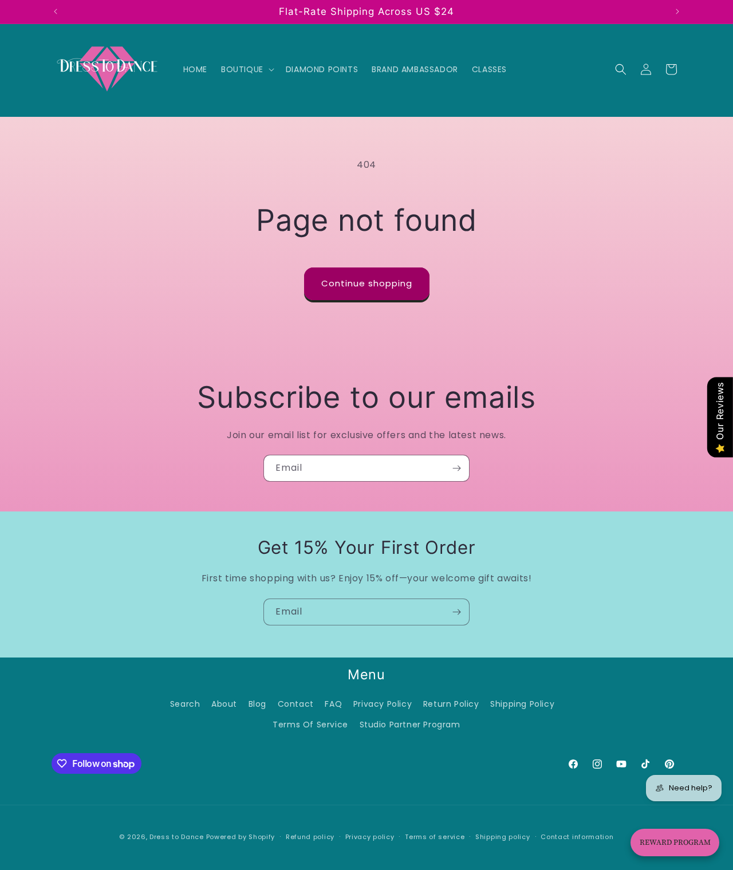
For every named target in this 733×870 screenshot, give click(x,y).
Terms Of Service (310, 724)
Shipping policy (502, 836)
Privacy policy (370, 836)
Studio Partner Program (410, 724)
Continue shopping (366, 283)
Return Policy (451, 704)
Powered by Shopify (240, 836)
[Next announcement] (677, 11)
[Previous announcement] (55, 11)
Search (185, 704)
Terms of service (434, 836)
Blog (257, 704)
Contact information (577, 836)
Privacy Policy (382, 704)
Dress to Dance (176, 836)
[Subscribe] (456, 468)
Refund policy (310, 836)
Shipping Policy (522, 704)
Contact (296, 704)
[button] (246, 69)
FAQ (333, 704)
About (224, 704)
